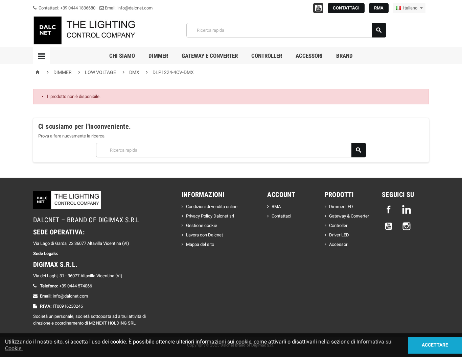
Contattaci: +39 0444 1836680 (66, 7)
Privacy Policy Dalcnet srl (210, 216)
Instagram (406, 226)
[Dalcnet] (85, 29)
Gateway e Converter (210, 55)
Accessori (309, 55)
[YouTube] (318, 8)
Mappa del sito (200, 244)
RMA (379, 7)
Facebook (388, 209)
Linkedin (406, 209)
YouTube (388, 226)
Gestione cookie (201, 225)
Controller (266, 55)
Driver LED (339, 234)
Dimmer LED (341, 206)
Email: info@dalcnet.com (128, 7)
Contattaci (281, 216)
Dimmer (158, 55)
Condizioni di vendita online (211, 206)
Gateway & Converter (349, 216)
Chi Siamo (122, 55)
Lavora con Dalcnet (204, 234)
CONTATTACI (346, 7)
